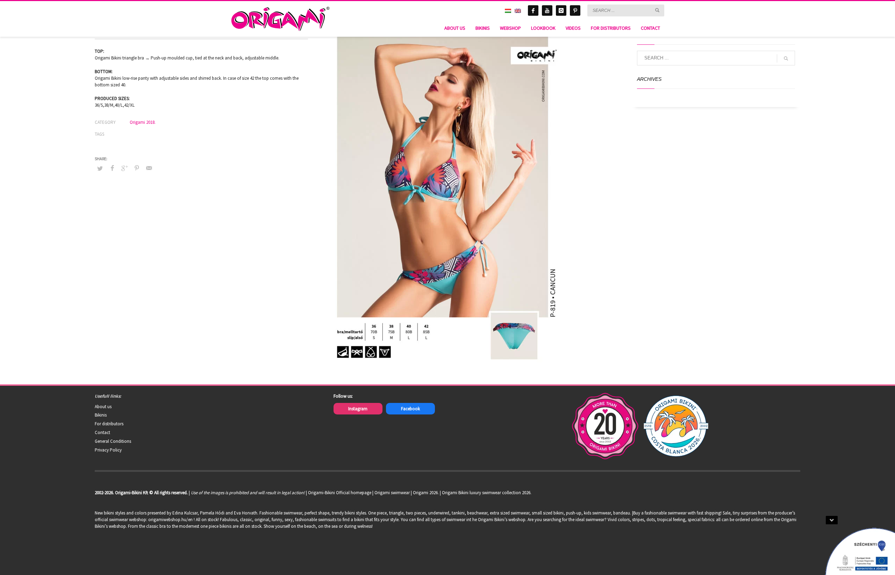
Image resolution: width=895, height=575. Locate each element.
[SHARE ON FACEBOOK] (112, 168)
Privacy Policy (108, 450)
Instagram (357, 409)
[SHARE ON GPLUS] (124, 168)
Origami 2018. (143, 122)
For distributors (109, 424)
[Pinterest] (575, 10)
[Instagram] (561, 10)
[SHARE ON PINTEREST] (136, 168)
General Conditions (113, 441)
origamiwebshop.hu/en (170, 520)
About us (103, 407)
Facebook (410, 409)
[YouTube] (547, 10)
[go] (657, 10)
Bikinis (101, 415)
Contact (102, 432)
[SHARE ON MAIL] (149, 168)
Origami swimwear (392, 493)
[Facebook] (533, 10)
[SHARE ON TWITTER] (100, 168)
